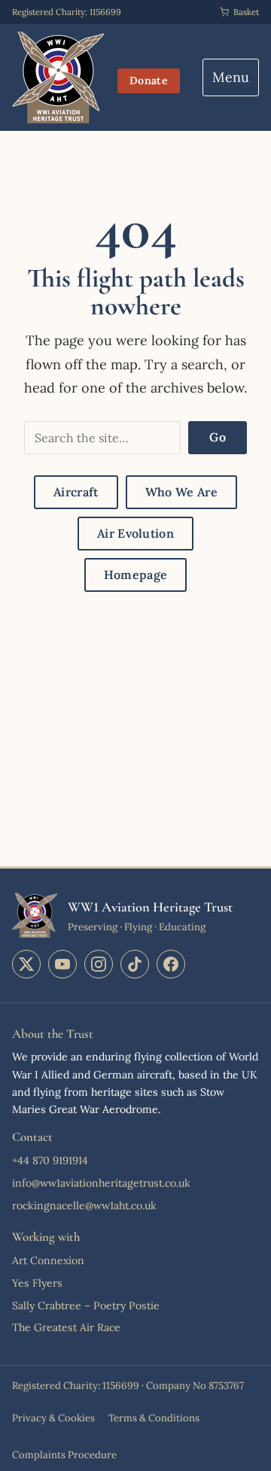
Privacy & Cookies (53, 1418)
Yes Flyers (37, 1283)
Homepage (136, 574)
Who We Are (181, 491)
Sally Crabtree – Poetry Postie (86, 1305)
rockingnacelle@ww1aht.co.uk (84, 1205)
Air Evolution (135, 533)
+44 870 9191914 (50, 1160)
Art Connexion (48, 1260)
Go (217, 436)
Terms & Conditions (153, 1418)
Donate (148, 80)
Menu (230, 77)
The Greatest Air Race (66, 1327)
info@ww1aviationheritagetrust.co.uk (101, 1183)
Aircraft (76, 491)
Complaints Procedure (64, 1454)
